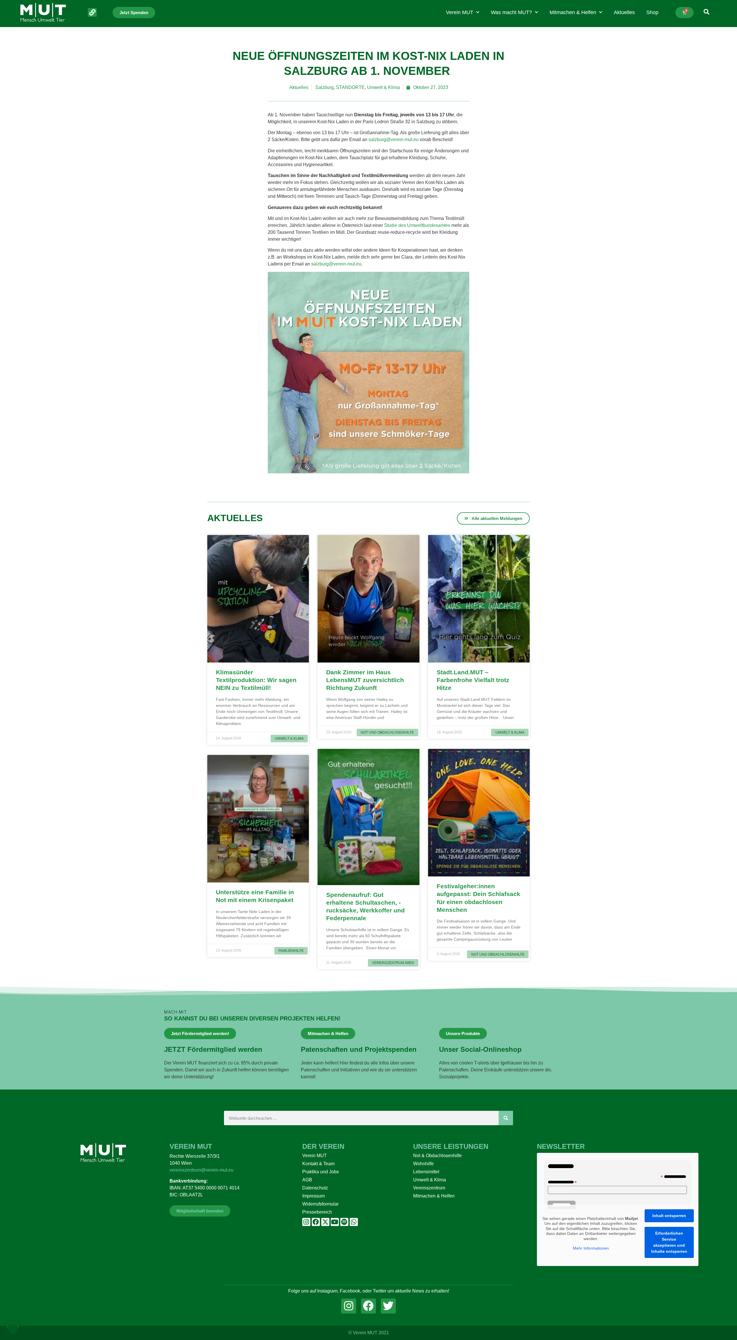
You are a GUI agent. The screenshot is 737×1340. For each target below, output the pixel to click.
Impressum (313, 1195)
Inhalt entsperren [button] (669, 1215)
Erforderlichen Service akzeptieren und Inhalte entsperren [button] (669, 1242)
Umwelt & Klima (383, 87)
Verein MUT (459, 12)
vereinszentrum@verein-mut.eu (201, 1170)
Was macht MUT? (511, 12)
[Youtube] (335, 1222)
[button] (12, 1327)
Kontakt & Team (318, 1163)
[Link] (92, 12)
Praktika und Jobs (320, 1171)
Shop (652, 12)
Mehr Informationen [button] (591, 1248)
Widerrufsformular (320, 1204)
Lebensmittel (426, 1171)
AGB (307, 1179)
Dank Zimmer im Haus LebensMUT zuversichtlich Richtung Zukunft (365, 680)
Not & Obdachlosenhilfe (437, 1155)
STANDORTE (350, 87)
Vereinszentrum (429, 1187)
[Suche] (506, 1118)
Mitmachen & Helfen (573, 12)
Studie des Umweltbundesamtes (417, 225)
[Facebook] (316, 1222)
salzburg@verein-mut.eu (393, 139)
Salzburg (324, 87)
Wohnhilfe (423, 1163)
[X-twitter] (325, 1222)
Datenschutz (315, 1187)
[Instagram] (306, 1222)
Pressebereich (317, 1212)
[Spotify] (344, 1222)
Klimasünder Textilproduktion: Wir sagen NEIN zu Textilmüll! (256, 680)
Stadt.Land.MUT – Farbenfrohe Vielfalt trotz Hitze (473, 680)
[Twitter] (388, 1306)
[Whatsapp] (354, 1222)
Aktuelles (624, 12)
